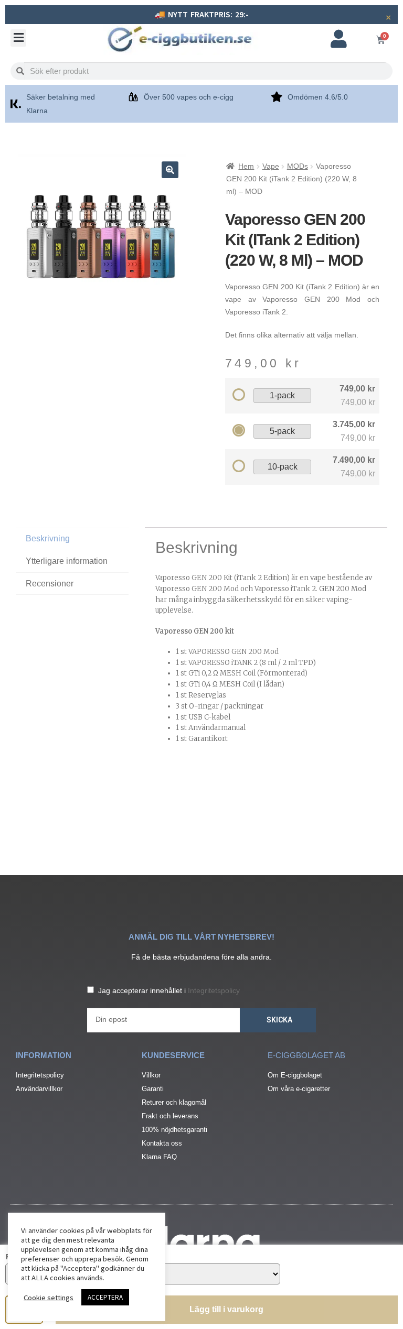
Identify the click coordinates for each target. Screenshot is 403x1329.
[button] (18, 38)
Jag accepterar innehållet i (169, 990)
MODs (297, 166)
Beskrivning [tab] (48, 538)
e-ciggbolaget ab (306, 1055)
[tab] (72, 584)
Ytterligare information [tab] (67, 561)
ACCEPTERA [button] (105, 1297)
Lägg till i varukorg (226, 1309)
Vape (270, 166)
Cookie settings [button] (48, 1297)
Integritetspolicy (214, 990)
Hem (246, 166)
